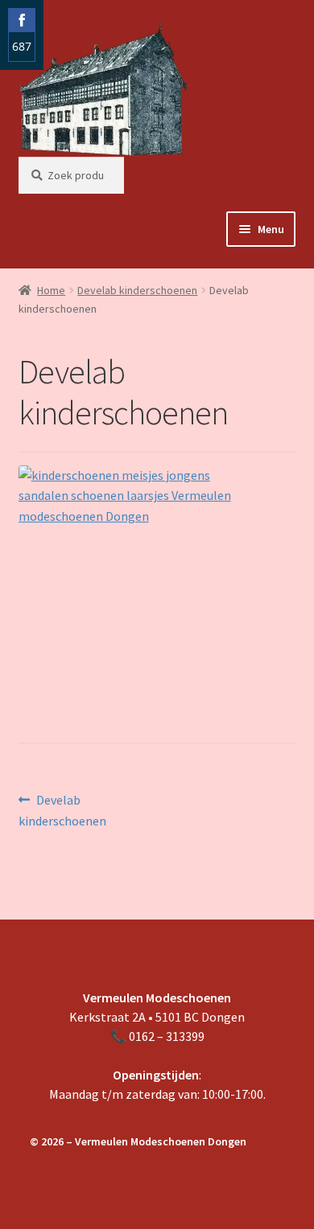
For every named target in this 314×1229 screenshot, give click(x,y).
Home (51, 290)
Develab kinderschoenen (137, 290)
